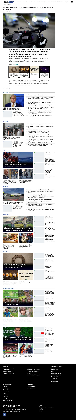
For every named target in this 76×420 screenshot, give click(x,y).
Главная (5, 4)
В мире (30, 2)
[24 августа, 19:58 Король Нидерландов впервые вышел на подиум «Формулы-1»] (26, 348)
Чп (34, 2)
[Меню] (72, 1)
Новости (19, 2)
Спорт (66, 2)
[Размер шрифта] (4, 12)
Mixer (38, 2)
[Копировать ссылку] (7, 12)
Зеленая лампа (51, 2)
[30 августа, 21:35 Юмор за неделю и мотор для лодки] (26, 275)
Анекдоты (44, 2)
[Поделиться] (9, 12)
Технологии (60, 2)
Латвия (25, 2)
